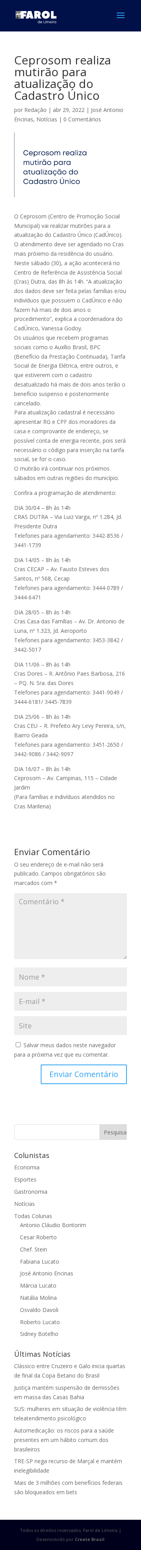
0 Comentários (82, 119)
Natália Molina (38, 1297)
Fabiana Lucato (39, 1261)
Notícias (46, 119)
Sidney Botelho (39, 1333)
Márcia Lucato (38, 1285)
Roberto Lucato (40, 1322)
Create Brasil (90, 1539)
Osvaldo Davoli (39, 1310)
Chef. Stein (33, 1249)
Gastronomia (30, 1191)
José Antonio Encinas (46, 1273)
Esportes (25, 1179)
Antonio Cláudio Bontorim (53, 1225)
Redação (35, 110)
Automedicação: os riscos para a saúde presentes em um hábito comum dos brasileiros (64, 1440)
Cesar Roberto (38, 1237)
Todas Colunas (33, 1216)
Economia (27, 1167)
